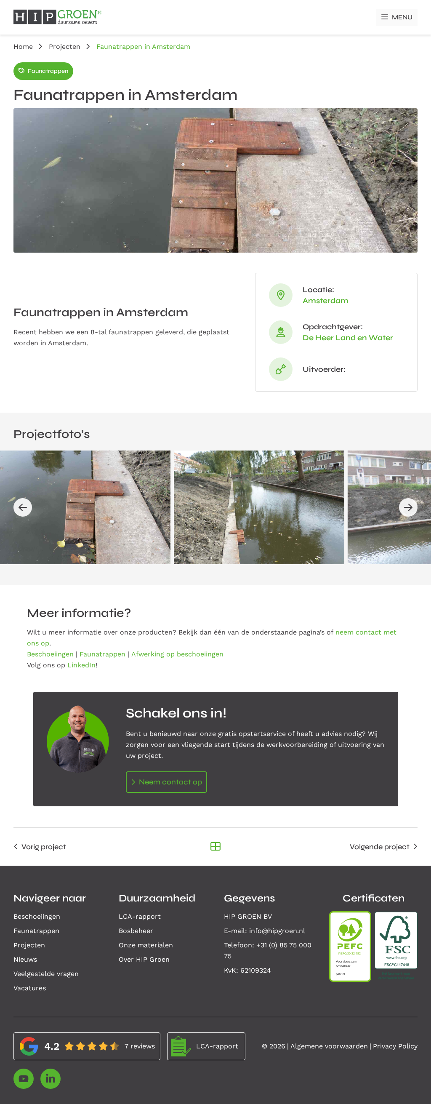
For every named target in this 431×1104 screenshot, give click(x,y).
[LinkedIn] (50, 1079)
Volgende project (380, 846)
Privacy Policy (395, 1046)
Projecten (64, 47)
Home (23, 47)
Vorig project (43, 846)
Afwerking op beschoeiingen (177, 654)
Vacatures (29, 988)
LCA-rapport (140, 916)
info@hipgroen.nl (277, 931)
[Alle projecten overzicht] (215, 847)
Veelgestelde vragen (46, 974)
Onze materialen (146, 945)
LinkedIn (81, 665)
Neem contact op (170, 782)
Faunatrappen (48, 71)
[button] (22, 507)
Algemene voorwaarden (329, 1046)
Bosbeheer (136, 931)
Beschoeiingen (50, 654)
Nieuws (25, 959)
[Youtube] (23, 1079)
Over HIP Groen (144, 959)
